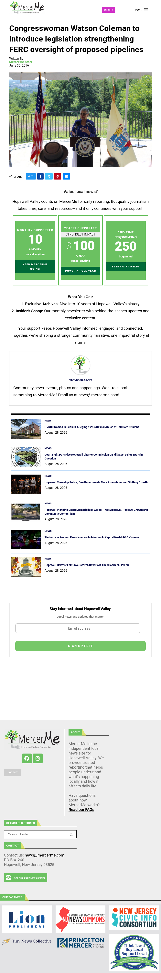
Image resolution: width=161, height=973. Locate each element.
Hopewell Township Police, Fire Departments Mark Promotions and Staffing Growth (96, 482)
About (75, 732)
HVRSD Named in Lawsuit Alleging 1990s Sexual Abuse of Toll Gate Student (92, 427)
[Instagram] (38, 758)
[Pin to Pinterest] (57, 176)
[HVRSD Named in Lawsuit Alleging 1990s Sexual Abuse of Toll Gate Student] (26, 429)
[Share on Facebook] (40, 176)
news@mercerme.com (44, 855)
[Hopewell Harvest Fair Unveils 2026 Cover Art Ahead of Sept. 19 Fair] (26, 567)
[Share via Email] (66, 176)
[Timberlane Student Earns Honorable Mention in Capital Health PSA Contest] (26, 539)
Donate (108, 9)
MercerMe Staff (20, 62)
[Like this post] (32, 176)
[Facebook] (27, 758)
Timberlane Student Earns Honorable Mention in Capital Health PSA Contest (92, 537)
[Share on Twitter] (49, 176)
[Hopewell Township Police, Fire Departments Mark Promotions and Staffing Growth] (26, 484)
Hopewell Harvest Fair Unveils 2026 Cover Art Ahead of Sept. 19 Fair (87, 565)
